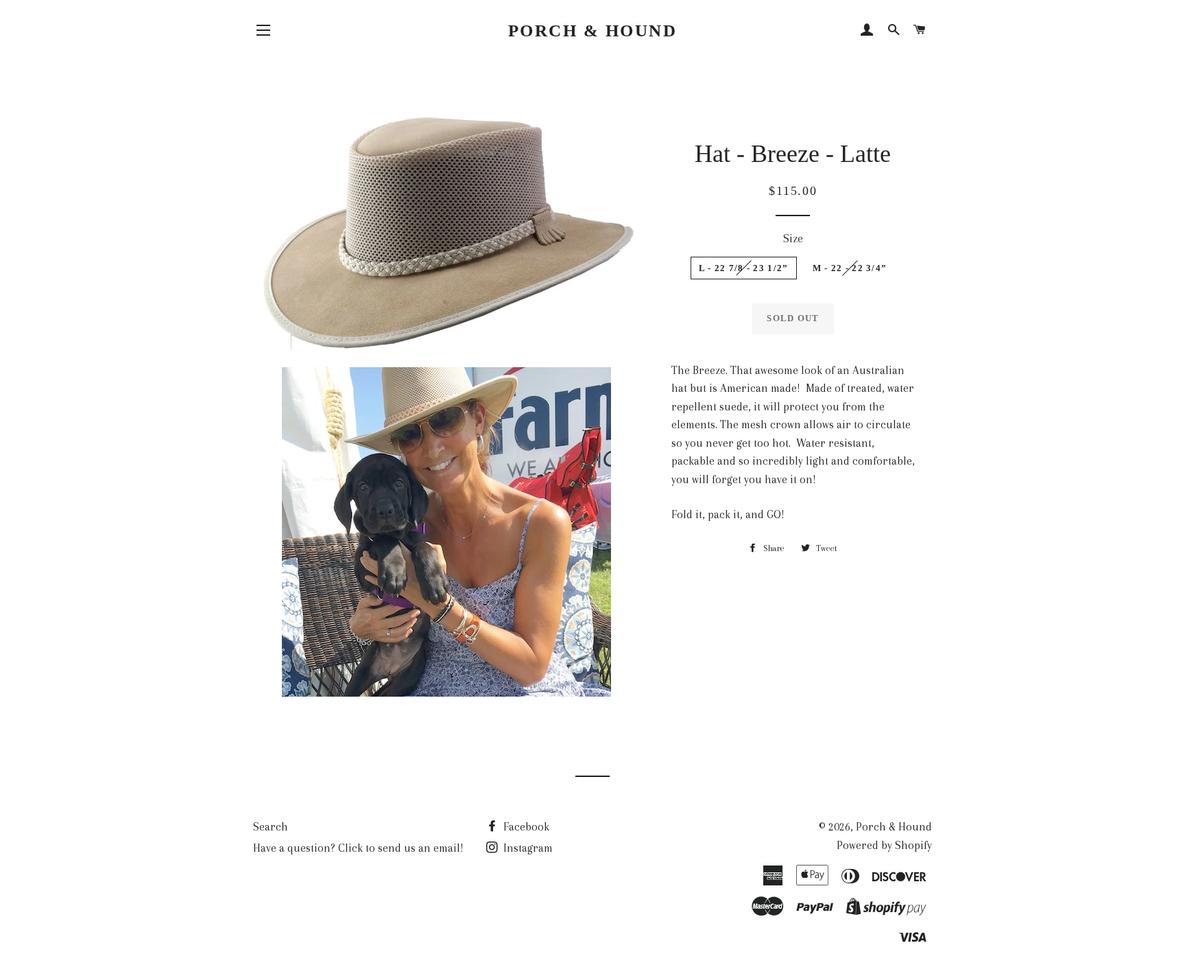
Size (793, 238)
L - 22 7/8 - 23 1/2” (744, 268)
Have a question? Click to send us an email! (358, 848)
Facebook (525, 826)
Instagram (527, 848)
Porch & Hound (593, 30)
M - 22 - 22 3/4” (850, 268)
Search (270, 826)
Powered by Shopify (884, 845)
